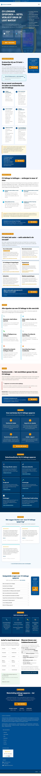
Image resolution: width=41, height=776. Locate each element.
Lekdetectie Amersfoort (12, 723)
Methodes (5, 732)
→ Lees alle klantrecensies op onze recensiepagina (20, 563)
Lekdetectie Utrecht (8, 726)
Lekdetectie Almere (5, 723)
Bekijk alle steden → (6, 681)
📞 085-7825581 (19, 160)
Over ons (5, 740)
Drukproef (27, 622)
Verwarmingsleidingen (7, 622)
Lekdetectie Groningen (15, 725)
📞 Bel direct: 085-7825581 (20, 446)
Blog (4, 736)
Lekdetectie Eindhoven (7, 725)
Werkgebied (5, 738)
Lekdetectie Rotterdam (31, 725)
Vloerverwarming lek (18, 622)
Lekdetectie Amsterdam (21, 723)
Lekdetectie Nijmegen (23, 725)
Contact (5, 742)
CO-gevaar (36, 771)
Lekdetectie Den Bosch (28, 723)
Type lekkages (6, 734)
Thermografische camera (35, 623)
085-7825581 (22, 580)
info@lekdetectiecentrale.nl (8, 765)
